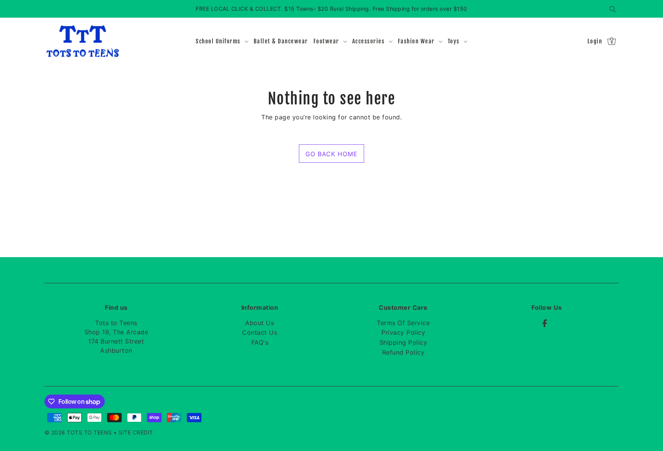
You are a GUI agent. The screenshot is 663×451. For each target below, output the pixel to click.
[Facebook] (545, 322)
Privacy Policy (403, 332)
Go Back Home (331, 154)
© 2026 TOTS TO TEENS (79, 432)
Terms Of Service (403, 323)
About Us (259, 323)
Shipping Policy (403, 342)
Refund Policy (403, 352)
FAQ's (260, 342)
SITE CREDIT (136, 432)
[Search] (613, 9)
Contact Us (259, 332)
